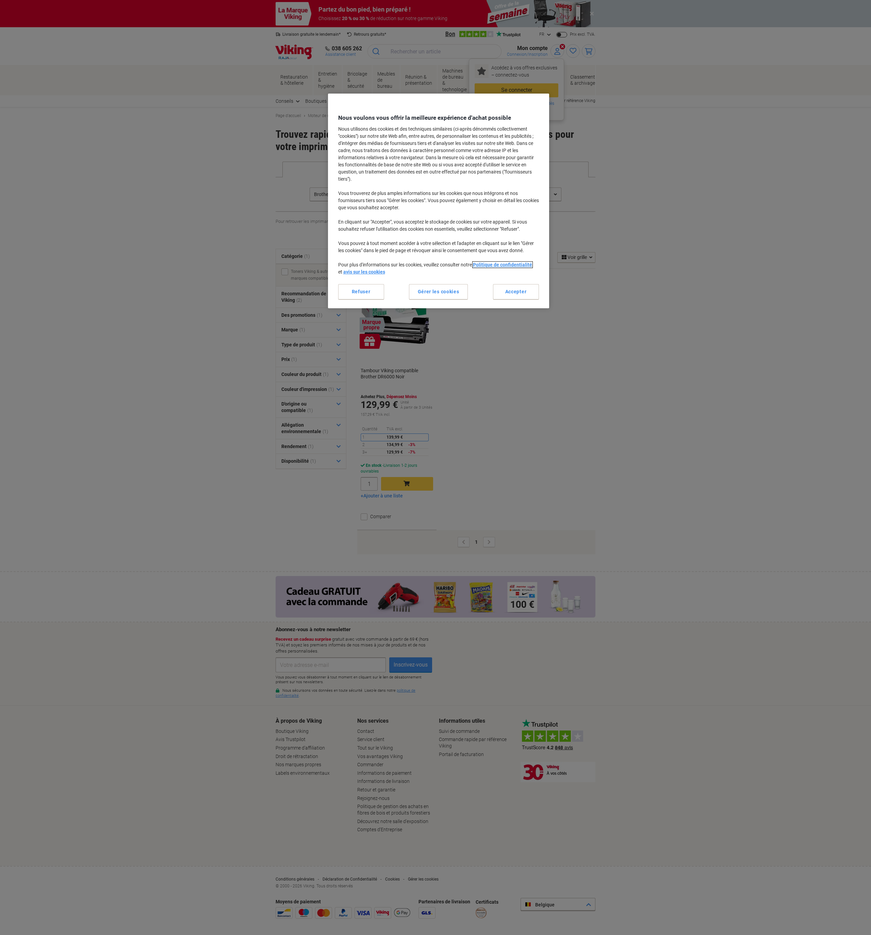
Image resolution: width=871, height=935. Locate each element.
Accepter (516, 291)
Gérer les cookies (438, 291)
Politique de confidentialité (502, 264)
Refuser (361, 291)
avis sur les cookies (364, 272)
